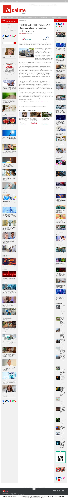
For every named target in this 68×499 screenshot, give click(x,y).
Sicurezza (59, 17)
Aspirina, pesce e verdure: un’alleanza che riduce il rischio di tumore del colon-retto (60, 264)
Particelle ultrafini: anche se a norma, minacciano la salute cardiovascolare (60, 71)
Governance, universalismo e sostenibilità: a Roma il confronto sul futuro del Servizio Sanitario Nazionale (9, 215)
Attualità (38, 17)
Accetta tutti (27, 497)
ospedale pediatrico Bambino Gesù (33, 106)
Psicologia (24, 17)
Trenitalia (44, 106)
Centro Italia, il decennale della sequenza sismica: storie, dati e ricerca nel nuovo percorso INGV (62, 350)
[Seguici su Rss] (15, 21)
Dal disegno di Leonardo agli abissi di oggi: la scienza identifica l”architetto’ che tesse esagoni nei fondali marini (62, 391)
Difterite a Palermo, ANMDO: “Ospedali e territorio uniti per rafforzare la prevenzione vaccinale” (9, 228)
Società (34, 17)
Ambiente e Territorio (44, 17)
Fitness (20, 17)
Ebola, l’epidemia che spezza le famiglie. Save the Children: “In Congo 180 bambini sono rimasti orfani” (9, 342)
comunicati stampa (23, 20)
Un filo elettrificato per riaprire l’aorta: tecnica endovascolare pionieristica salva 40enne (60, 101)
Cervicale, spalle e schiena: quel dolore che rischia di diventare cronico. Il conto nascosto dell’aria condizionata (9, 88)
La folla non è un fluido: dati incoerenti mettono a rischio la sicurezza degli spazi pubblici (62, 435)
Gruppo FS (23, 106)
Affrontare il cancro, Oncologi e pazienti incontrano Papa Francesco (35, 119)
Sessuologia (30, 17)
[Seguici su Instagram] (11, 21)
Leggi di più (41, 497)
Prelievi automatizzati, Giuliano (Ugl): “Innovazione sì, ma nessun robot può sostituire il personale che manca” (9, 292)
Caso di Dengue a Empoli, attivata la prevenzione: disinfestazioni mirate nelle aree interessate (8, 101)
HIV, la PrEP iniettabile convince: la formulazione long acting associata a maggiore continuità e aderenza (8, 394)
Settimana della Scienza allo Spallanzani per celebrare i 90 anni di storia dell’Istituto (9, 202)
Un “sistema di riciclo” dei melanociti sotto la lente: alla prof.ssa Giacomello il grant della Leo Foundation (9, 355)
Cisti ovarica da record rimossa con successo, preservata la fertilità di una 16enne (60, 211)
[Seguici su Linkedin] (9, 21)
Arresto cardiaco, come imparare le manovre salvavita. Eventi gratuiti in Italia (8, 279)
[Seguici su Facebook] (6, 21)
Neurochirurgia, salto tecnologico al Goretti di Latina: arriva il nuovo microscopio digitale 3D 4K (8, 317)
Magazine (11, 1)
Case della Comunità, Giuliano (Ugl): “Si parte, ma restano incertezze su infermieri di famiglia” (9, 241)
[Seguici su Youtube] (14, 21)
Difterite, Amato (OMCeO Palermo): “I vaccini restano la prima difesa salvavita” (9, 152)
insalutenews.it (23, 33)
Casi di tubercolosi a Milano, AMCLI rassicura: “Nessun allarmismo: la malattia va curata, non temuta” (8, 165)
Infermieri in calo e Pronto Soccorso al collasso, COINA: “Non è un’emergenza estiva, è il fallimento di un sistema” (9, 381)
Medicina (7, 17)
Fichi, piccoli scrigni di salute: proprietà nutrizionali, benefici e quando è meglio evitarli (9, 125)
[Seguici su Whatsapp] (12, 21)
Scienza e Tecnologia (53, 17)
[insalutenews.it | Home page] (14, 9)
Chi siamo (6, 1)
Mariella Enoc (26, 106)
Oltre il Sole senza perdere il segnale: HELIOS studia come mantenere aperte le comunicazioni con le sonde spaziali (62, 380)
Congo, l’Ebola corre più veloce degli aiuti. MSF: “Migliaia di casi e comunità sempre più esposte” (9, 329)
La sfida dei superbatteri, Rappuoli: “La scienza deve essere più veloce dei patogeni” (9, 267)
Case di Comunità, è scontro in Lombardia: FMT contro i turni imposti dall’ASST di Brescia (9, 254)
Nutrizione (16, 17)
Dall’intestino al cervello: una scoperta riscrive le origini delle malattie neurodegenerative (60, 133)
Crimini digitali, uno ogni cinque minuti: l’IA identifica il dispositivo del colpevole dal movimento (62, 444)
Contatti (16, 1)
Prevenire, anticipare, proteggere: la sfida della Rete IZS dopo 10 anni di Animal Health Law (8, 178)
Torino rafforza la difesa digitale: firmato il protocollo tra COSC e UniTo (62, 428)
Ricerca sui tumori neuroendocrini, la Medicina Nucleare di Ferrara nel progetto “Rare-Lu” (8, 368)
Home (3, 1)
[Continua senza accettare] (66, 497)
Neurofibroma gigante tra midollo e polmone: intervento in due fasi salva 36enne (60, 81)
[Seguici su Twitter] (7, 21)
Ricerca (12, 17)
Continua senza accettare (34, 497)
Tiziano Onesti (40, 106)
